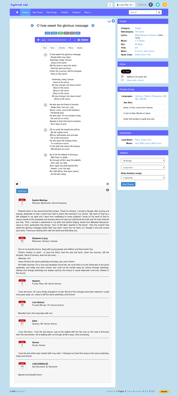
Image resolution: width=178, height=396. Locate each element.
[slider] (85, 39)
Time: (123, 47)
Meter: (124, 51)
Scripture (76, 12)
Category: (125, 28)
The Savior (139, 31)
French (129, 391)
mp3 (137, 143)
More (87, 12)
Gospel (138, 28)
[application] (62, 40)
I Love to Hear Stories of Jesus (136, 113)
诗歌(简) (143, 98)
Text (45, 47)
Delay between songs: (131, 173)
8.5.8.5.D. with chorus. (145, 51)
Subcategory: (127, 31)
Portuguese (156, 96)
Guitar (79, 47)
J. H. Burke (140, 40)
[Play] (38, 40)
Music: (124, 40)
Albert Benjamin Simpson (146, 35)
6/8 (136, 47)
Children (64, 12)
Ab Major (139, 44)
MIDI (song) (145, 143)
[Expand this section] (113, 21)
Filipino (147, 96)
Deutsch (138, 391)
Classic (25, 12)
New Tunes (38, 12)
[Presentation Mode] (109, 21)
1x (75, 40)
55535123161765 (142, 54)
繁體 (153, 391)
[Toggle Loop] (70, 40)
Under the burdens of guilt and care (138, 118)
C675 (47, 33)
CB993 (54, 33)
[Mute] (78, 40)
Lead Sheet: (127, 139)
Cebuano (139, 96)
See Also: (128, 102)
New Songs (52, 12)
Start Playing (128, 184)
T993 (77, 33)
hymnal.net (20, 391)
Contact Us (111, 391)
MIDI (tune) (156, 143)
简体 (146, 391)
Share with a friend (135, 80)
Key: (123, 44)
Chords (62, 47)
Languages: (127, 96)
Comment (22, 191)
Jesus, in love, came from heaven (138, 107)
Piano (70, 47)
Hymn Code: (127, 54)
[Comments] (17, 184)
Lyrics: (124, 35)
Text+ (52, 47)
